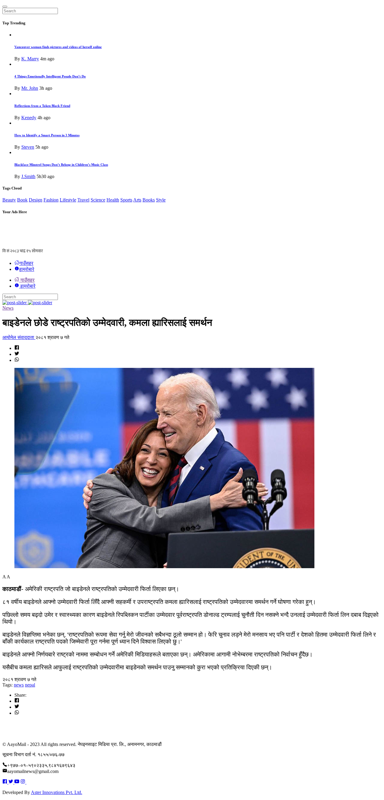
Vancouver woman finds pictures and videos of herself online (58, 47)
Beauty (9, 199)
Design (35, 199)
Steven (27, 147)
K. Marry (30, 58)
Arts (137, 199)
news (19, 684)
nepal (30, 684)
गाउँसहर (26, 263)
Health (112, 199)
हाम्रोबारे (26, 269)
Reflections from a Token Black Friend (42, 106)
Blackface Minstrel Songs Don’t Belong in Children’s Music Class (61, 164)
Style (161, 199)
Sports (126, 199)
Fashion (51, 199)
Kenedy (28, 117)
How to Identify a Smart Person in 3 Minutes (47, 135)
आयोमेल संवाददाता (18, 337)
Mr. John (29, 88)
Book (22, 199)
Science (98, 199)
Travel (83, 199)
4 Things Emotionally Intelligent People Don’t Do (50, 76)
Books (148, 199)
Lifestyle (68, 199)
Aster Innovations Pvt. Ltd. (56, 792)
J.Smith (28, 176)
